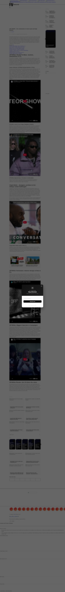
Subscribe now (32, 301)
